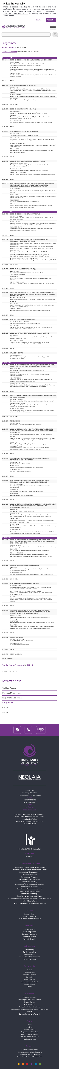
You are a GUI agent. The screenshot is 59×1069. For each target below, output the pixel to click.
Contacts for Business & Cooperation (29, 1057)
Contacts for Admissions (30, 1050)
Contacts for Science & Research (29, 1014)
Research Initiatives (29, 997)
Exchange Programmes (29, 934)
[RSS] (28, 730)
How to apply (29, 950)
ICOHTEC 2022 (11, 681)
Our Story (29, 1027)
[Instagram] (17, 730)
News (29, 1025)
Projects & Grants (29, 1004)
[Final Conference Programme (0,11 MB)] (25, 665)
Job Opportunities (30, 1039)
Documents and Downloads (29, 1037)
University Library (29, 914)
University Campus (29, 974)
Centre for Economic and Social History (29, 896)
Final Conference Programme (13, 665)
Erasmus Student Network (29, 982)
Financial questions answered (30, 957)
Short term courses (29, 936)
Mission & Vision (29, 1029)
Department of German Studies (29, 879)
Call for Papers (9, 688)
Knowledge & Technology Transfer (29, 999)
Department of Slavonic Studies (29, 891)
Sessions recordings (9, 52)
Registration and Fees (12, 698)
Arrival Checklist (29, 984)
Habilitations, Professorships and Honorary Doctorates (29, 1009)
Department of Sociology (29, 894)
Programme (7, 703)
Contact (5, 708)
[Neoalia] (29, 777)
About (5, 712)
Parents (29, 986)
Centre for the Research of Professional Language (29, 903)
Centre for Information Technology (29, 919)
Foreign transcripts (29, 952)
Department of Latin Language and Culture (29, 884)
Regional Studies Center (30, 901)
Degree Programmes (29, 932)
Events (29, 970)
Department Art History (29, 874)
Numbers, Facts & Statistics (29, 1034)
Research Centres (29, 1002)
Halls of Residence (29, 916)
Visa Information (29, 954)
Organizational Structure (29, 1032)
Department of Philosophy (29, 877)
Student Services (29, 979)
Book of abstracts (9, 48)
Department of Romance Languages (29, 889)
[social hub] (40, 730)
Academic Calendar (29, 939)
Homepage (29, 857)
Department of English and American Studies (30, 867)
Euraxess (29, 1012)
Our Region (30, 977)
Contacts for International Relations (30, 1052)
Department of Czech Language (29, 872)
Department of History (29, 882)
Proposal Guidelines (11, 693)
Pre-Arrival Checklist (29, 959)
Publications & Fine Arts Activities (29, 1007)
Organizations (29, 972)
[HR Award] (29, 841)
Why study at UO (29, 929)
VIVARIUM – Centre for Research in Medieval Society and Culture (29, 898)
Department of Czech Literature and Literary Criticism (29, 870)
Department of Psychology (29, 886)
